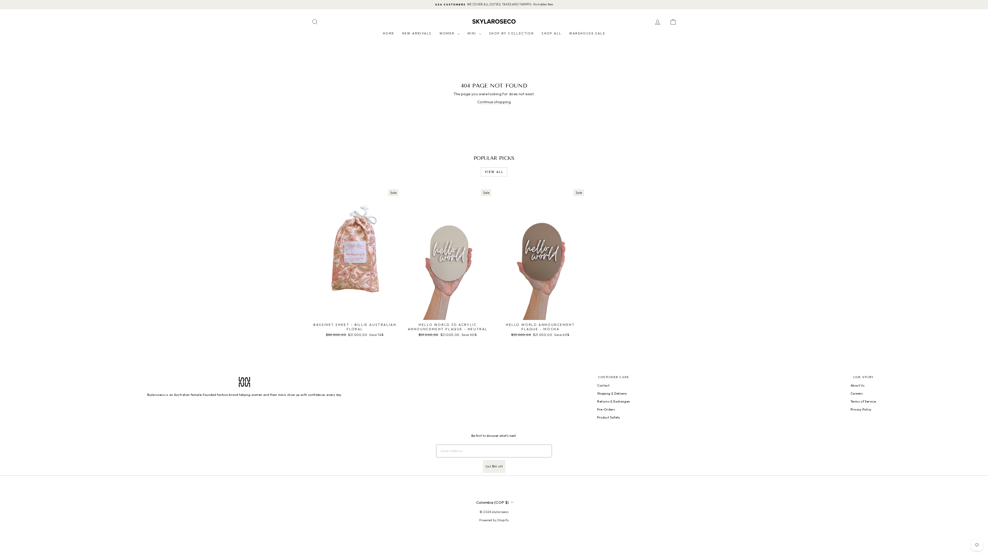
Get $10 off (494, 466)
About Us (857, 385)
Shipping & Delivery (612, 393)
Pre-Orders (606, 409)
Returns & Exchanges (613, 401)
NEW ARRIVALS (417, 33)
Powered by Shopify (494, 520)
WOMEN (447, 33)
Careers (857, 393)
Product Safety (608, 417)
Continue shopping (494, 101)
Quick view (355, 314)
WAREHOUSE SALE (587, 33)
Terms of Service (863, 401)
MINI (472, 33)
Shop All (551, 33)
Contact (603, 385)
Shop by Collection (511, 33)
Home (388, 33)
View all (494, 172)
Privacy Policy (861, 409)
